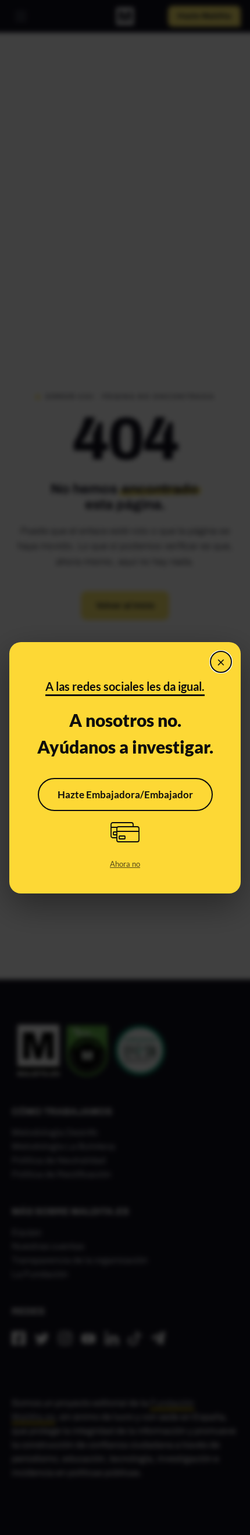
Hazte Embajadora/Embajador (125, 794)
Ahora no (125, 864)
